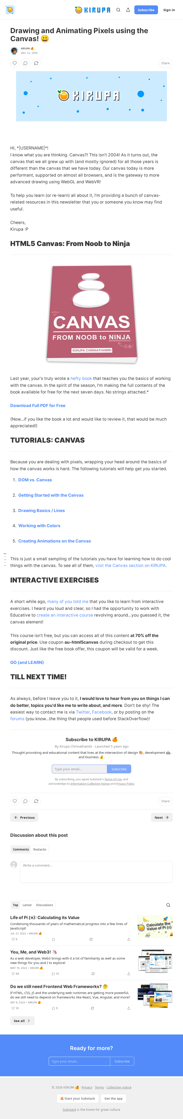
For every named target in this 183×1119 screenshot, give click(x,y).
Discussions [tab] (44, 905)
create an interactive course (65, 615)
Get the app (113, 1098)
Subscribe (146, 10)
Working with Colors (39, 525)
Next (159, 817)
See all (19, 1020)
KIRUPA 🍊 (27, 48)
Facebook (102, 712)
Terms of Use (113, 779)
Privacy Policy (125, 784)
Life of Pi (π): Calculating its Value (44, 917)
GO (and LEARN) (27, 662)
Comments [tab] (21, 849)
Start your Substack (79, 1098)
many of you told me (67, 601)
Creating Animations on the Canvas (54, 541)
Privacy (87, 1087)
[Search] (118, 9)
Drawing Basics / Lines (41, 510)
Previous (27, 817)
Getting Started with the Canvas (51, 495)
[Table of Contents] (5, 559)
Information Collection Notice (90, 784)
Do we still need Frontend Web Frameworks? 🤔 (59, 986)
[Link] (4, 134)
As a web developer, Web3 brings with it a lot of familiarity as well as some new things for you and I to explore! (67, 960)
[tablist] (29, 849)
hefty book (81, 378)
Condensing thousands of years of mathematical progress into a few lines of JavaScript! (68, 925)
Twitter (83, 712)
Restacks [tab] (39, 849)
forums (17, 718)
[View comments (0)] (25, 63)
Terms (99, 1087)
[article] (91, 928)
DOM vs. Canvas (35, 479)
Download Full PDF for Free (37, 405)
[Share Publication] (128, 9)
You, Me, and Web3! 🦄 (33, 952)
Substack (69, 1109)
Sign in (169, 10)
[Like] (14, 63)
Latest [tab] (27, 905)
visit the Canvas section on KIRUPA (130, 565)
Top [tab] (15, 905)
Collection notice (119, 1087)
